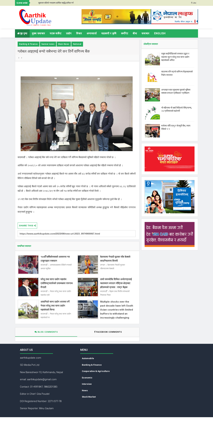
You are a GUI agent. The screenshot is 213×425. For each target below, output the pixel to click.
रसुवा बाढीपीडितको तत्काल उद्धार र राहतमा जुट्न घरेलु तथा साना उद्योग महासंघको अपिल (175, 56)
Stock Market (89, 397)
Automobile (88, 358)
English (160, 33)
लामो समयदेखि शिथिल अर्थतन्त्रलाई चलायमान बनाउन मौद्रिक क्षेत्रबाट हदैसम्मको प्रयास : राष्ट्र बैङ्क (116, 283)
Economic (87, 377)
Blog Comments (47, 332)
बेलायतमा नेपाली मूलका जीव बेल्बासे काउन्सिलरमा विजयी (115, 258)
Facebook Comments (109, 332)
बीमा (135, 33)
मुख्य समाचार (38, 33)
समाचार (145, 33)
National (77, 44)
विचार (79, 33)
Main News (63, 44)
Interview (87, 384)
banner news (48, 44)
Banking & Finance (28, 44)
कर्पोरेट (124, 33)
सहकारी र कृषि (108, 33)
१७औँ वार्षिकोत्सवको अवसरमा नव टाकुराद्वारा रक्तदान (55, 258)
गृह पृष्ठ (23, 33)
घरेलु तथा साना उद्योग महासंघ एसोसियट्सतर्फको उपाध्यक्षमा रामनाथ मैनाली (57, 283)
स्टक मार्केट (55, 33)
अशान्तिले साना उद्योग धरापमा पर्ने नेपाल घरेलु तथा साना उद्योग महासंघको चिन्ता (55, 305)
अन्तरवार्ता (92, 33)
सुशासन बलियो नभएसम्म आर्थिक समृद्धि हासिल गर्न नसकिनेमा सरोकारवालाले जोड (56, 4)
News (85, 390)
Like (194, 3)
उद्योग (69, 33)
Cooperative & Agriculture (96, 371)
